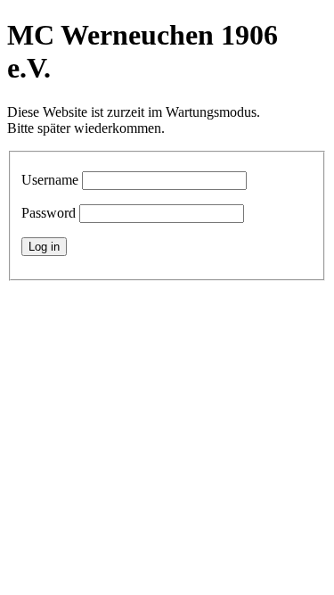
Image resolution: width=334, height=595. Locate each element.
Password (48, 212)
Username (49, 179)
